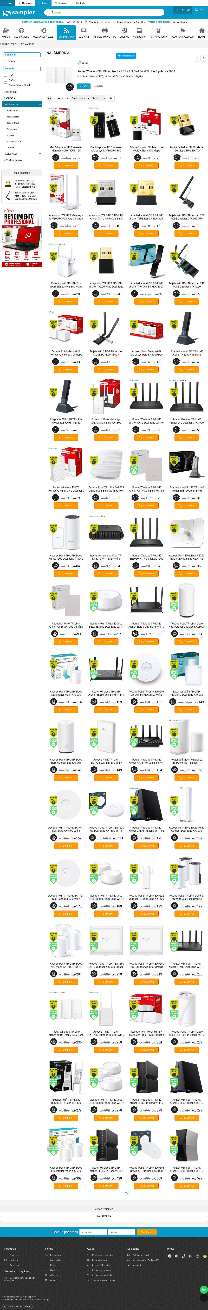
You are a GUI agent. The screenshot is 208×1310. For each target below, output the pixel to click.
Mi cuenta (137, 1259)
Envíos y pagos (99, 1254)
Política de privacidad (102, 1269)
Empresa (13, 1249)
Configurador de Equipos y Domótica (19, 1273)
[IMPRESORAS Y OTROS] (104, 30)
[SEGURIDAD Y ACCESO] (182, 30)
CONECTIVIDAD (10, 44)
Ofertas (54, 1269)
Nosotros (27, 3)
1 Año (11, 75)
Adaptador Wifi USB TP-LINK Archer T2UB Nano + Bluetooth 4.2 (25, 183)
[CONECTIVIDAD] (66, 30)
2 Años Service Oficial (19, 85)
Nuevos (54, 1264)
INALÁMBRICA (27, 44)
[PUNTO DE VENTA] (158, 30)
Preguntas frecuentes (102, 1249)
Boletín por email (140, 1249)
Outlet (53, 1274)
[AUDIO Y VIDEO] (21, 30)
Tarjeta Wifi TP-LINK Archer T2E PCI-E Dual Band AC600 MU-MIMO (26, 195)
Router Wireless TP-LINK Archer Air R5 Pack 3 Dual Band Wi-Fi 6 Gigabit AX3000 (126, 71)
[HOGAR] (202, 30)
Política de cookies (101, 1264)
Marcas (53, 1259)
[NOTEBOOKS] (139, 30)
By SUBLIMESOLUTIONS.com (17, 1300)
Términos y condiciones (103, 1274)
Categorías (55, 1254)
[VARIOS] (6, 30)
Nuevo (12, 61)
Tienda (44, 3)
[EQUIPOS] (124, 30)
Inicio (9, 3)
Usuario (62, 3)
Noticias (13, 1254)
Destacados (56, 1249)
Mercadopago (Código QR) (145, 1254)
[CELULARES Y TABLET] (44, 30)
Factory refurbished (101, 1259)
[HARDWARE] (83, 30)
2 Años (12, 80)
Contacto (80, 3)
